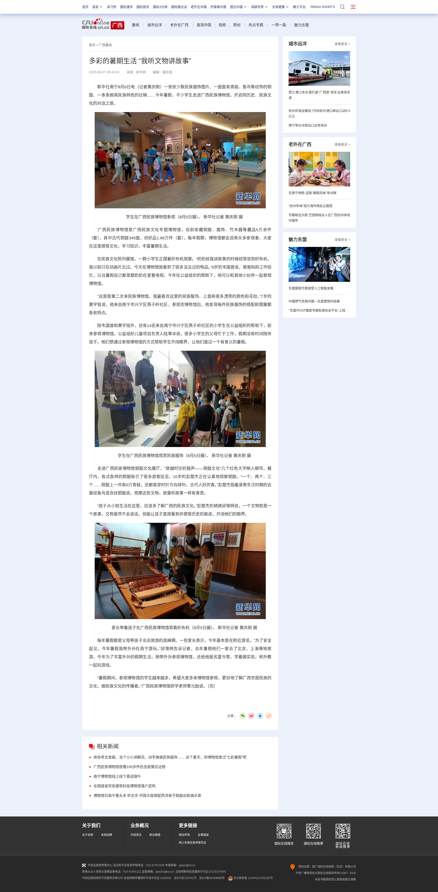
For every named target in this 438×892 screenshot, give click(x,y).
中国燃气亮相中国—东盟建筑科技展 (314, 301)
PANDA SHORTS (322, 7)
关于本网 (87, 835)
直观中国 (204, 25)
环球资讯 (135, 835)
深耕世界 (257, 7)
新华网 (141, 72)
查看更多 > (342, 44)
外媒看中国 (218, 7)
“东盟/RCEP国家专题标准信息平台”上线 (317, 310)
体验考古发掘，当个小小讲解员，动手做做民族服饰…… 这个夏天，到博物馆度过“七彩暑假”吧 (170, 757)
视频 (222, 25)
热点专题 (256, 25)
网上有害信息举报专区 (192, 842)
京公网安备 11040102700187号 (253, 878)
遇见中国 (236, 7)
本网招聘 (106, 835)
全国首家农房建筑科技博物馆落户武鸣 (125, 786)
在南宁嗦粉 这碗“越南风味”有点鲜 (312, 193)
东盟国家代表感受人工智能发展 (311, 288)
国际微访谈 (179, 7)
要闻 (135, 25)
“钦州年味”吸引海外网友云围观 (310, 206)
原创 (236, 25)
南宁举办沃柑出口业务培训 (308, 125)
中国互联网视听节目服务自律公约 (102, 878)
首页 (85, 7)
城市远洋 (154, 25)
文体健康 (278, 7)
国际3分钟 (160, 7)
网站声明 (184, 835)
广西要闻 (105, 45)
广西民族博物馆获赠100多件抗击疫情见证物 (129, 767)
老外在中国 (199, 7)
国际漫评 (126, 7)
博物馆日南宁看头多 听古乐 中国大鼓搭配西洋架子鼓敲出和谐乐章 (147, 796)
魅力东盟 (301, 25)
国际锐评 (142, 7)
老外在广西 (179, 25)
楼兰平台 (299, 7)
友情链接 (203, 835)
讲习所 (111, 7)
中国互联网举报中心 (100, 865)
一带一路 (278, 25)
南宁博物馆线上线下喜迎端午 (117, 776)
